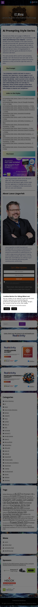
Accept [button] (14, 309)
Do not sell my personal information (15, 305)
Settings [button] (7, 309)
